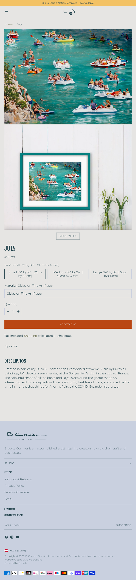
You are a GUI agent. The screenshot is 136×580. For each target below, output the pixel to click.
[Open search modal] (65, 11)
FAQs (8, 499)
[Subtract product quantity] (8, 311)
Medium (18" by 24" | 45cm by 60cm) (68, 274)
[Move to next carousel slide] (129, 414)
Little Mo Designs (32, 559)
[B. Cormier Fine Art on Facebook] (6, 537)
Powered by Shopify (15, 563)
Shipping (30, 336)
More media (68, 236)
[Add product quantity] (18, 311)
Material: (28, 285)
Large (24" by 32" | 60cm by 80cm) (110, 274)
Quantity (10, 304)
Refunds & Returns (18, 479)
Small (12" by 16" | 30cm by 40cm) (25, 274)
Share (13, 346)
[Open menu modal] (6, 11)
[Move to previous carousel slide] (120, 414)
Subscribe (124, 525)
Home (8, 24)
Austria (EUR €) (17, 550)
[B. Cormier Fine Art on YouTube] (18, 537)
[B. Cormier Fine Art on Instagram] (12, 537)
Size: (31, 265)
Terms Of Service (16, 492)
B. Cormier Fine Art (36, 556)
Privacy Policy (14, 485)
